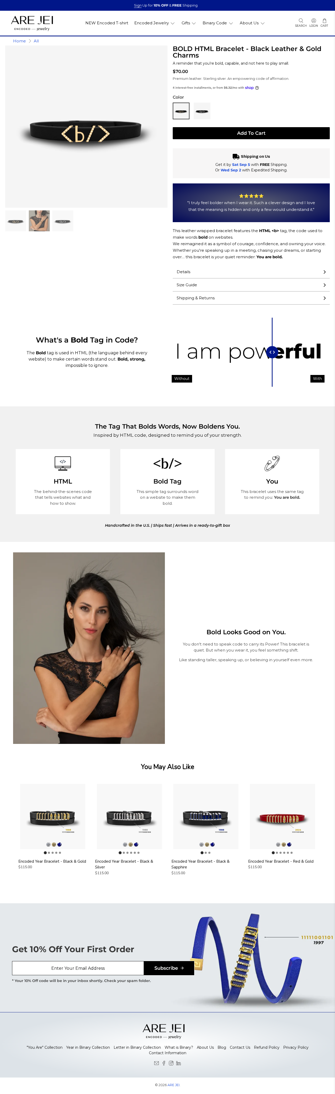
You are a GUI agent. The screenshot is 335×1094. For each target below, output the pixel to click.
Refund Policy (267, 1047)
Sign (138, 5)
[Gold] (181, 111)
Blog (221, 1047)
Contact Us (240, 1047)
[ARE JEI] (32, 23)
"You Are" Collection (45, 1047)
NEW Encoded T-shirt (106, 22)
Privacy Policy (296, 1047)
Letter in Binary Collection (137, 1047)
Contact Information (167, 1053)
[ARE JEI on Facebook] (163, 1064)
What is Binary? (179, 1047)
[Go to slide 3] (53, 853)
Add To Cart (251, 133)
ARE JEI (174, 1085)
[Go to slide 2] (49, 853)
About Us (205, 1047)
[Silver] (202, 111)
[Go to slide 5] (60, 853)
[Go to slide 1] (45, 852)
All (36, 41)
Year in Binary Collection (88, 1047)
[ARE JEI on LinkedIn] (178, 1064)
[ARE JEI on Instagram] (171, 1064)
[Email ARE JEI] (156, 1064)
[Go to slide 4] (56, 853)
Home (19, 41)
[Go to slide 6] (138, 853)
